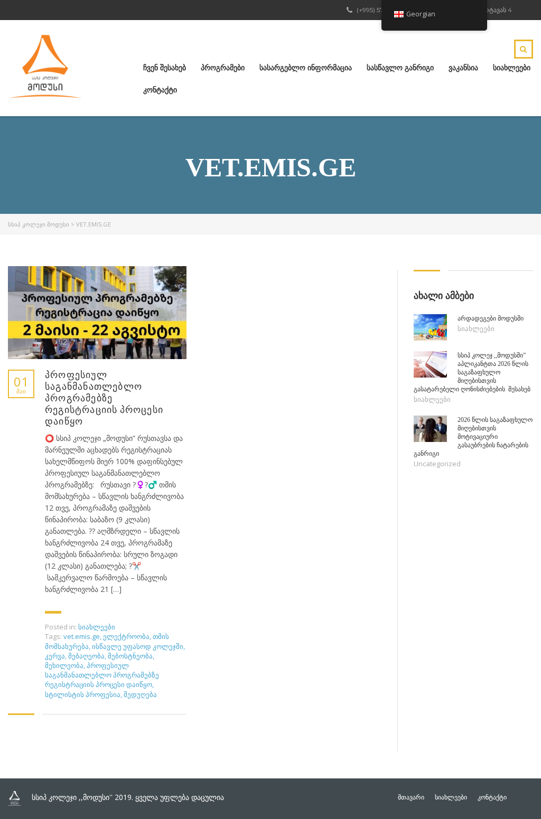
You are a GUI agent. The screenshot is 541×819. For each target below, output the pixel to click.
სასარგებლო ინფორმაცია (305, 67)
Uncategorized (437, 463)
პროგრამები (223, 67)
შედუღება (140, 694)
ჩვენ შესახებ (164, 67)
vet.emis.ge (81, 636)
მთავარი (411, 797)
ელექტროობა (126, 636)
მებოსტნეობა (130, 656)
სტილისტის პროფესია (82, 694)
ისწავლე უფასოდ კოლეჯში (137, 646)
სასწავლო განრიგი (400, 67)
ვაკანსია (463, 67)
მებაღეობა (86, 656)
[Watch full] (97, 312)
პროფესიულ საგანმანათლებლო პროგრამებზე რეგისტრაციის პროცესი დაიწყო (104, 398)
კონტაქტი (160, 90)
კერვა (55, 656)
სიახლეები (511, 67)
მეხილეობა (64, 665)
